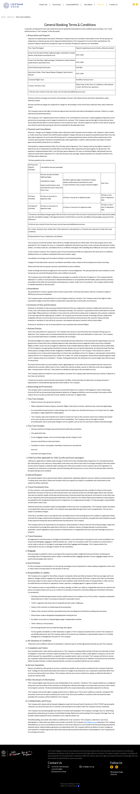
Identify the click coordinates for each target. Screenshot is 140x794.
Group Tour (43, 4)
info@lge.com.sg (91, 722)
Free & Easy (57, 4)
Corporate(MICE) (72, 4)
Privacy (77, 784)
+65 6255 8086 (56, 769)
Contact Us (113, 4)
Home (3, 17)
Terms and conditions (67, 784)
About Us (100, 4)
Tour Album (88, 4)
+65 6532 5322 (56, 767)
